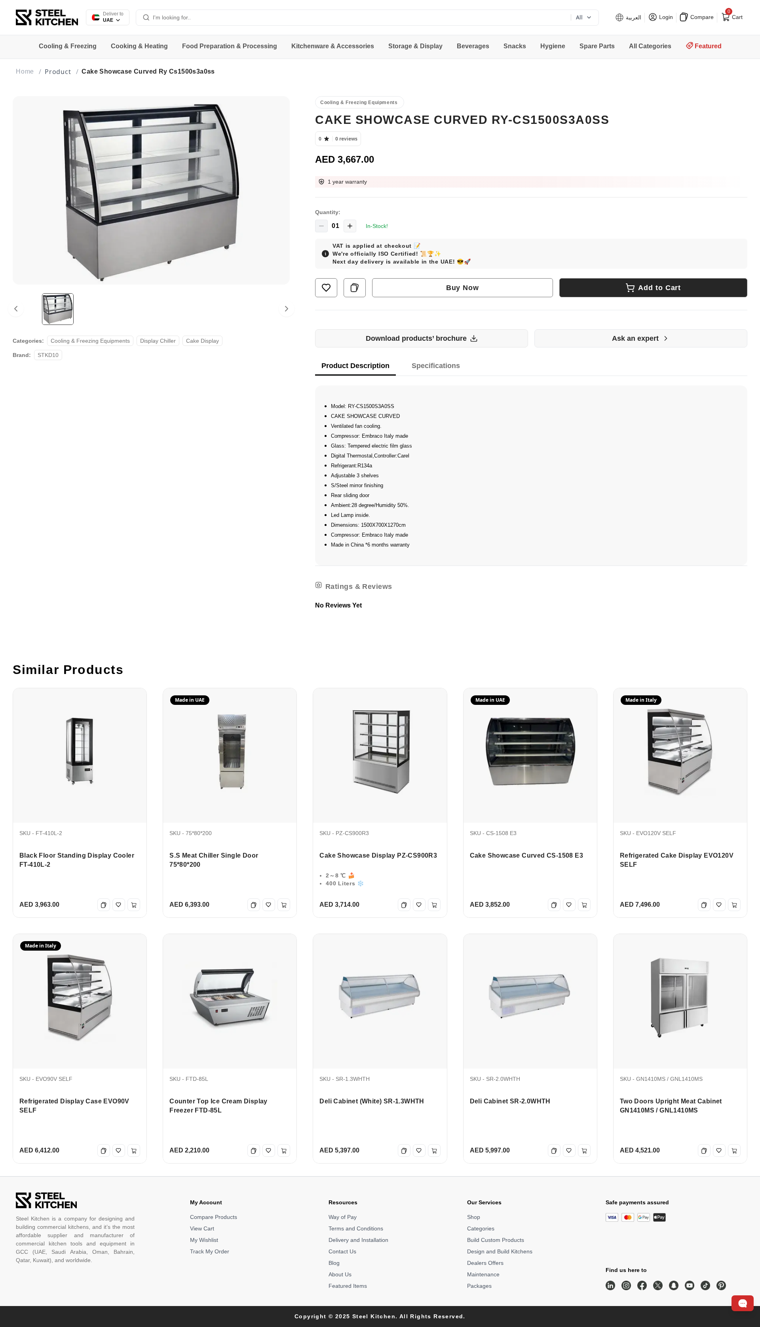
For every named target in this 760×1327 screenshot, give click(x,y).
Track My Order (209, 1251)
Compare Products (213, 1217)
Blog (334, 1263)
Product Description (355, 366)
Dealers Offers (485, 1263)
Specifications (436, 366)
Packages (479, 1286)
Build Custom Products (495, 1240)
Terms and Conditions (356, 1228)
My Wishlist (204, 1240)
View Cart (202, 1228)
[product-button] (326, 287)
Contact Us (342, 1251)
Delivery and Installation (358, 1240)
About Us (340, 1274)
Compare (701, 17)
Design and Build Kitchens (499, 1251)
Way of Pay (343, 1217)
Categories (480, 1228)
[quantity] (321, 226)
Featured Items (348, 1286)
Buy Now (462, 288)
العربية (633, 17)
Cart (734, 15)
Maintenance (483, 1274)
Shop (473, 1217)
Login (665, 17)
